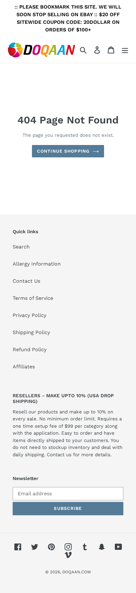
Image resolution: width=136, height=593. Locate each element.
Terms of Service (33, 298)
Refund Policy (29, 349)
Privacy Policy (29, 315)
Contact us (59, 455)
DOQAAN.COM (76, 572)
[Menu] (125, 50)
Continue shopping (63, 151)
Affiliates (24, 367)
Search (21, 247)
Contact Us (26, 281)
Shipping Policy (31, 332)
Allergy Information (37, 264)
